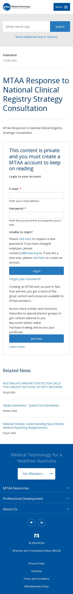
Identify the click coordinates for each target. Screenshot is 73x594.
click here (25, 239)
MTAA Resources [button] (16, 488)
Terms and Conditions (36, 578)
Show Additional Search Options (36, 37)
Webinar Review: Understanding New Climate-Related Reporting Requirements (34, 426)
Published (10, 55)
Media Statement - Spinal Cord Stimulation (31, 405)
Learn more (17, 347)
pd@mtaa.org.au (31, 253)
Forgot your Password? (25, 279)
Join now (36, 338)
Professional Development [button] (23, 498)
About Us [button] (10, 509)
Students (36, 571)
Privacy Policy (37, 563)
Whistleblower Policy (36, 586)
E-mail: (15, 189)
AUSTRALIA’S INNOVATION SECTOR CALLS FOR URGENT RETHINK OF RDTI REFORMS (32, 385)
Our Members (33, 473)
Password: (17, 208)
